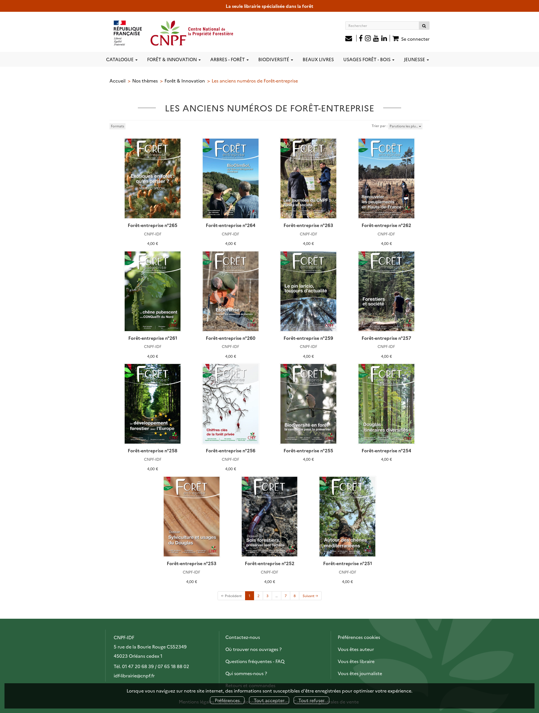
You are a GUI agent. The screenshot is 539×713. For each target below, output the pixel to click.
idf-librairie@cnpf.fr (134, 675)
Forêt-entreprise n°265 (152, 225)
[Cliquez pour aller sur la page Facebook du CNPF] (361, 39)
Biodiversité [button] (274, 59)
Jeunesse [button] (415, 59)
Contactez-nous (242, 637)
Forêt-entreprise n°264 (230, 225)
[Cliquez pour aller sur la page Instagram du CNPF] (368, 39)
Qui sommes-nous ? (246, 673)
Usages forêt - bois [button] (367, 59)
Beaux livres (318, 59)
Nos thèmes (145, 80)
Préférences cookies (359, 637)
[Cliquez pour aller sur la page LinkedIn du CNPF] (385, 39)
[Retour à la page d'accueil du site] (173, 32)
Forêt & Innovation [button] (172, 59)
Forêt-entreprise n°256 (230, 450)
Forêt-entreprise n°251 (347, 563)
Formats (117, 125)
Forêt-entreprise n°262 (386, 225)
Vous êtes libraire (356, 661)
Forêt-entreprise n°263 (308, 225)
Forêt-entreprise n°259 (308, 338)
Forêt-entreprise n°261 (152, 338)
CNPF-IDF (152, 233)
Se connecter (415, 39)
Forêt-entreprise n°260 (230, 338)
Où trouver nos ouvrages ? (253, 649)
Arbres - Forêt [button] (228, 59)
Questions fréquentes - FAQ (254, 661)
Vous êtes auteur (356, 649)
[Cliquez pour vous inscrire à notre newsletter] (351, 39)
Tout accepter (269, 700)
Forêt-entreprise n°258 (152, 450)
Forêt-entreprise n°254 (386, 450)
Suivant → (310, 595)
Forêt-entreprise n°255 (308, 450)
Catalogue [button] (120, 59)
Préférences (227, 700)
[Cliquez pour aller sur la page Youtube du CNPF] (376, 39)
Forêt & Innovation (185, 80)
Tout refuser (311, 700)
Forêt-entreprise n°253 (191, 563)
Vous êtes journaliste (360, 673)
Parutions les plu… (404, 125)
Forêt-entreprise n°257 (386, 338)
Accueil (117, 80)
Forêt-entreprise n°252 (269, 563)
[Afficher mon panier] (395, 38)
